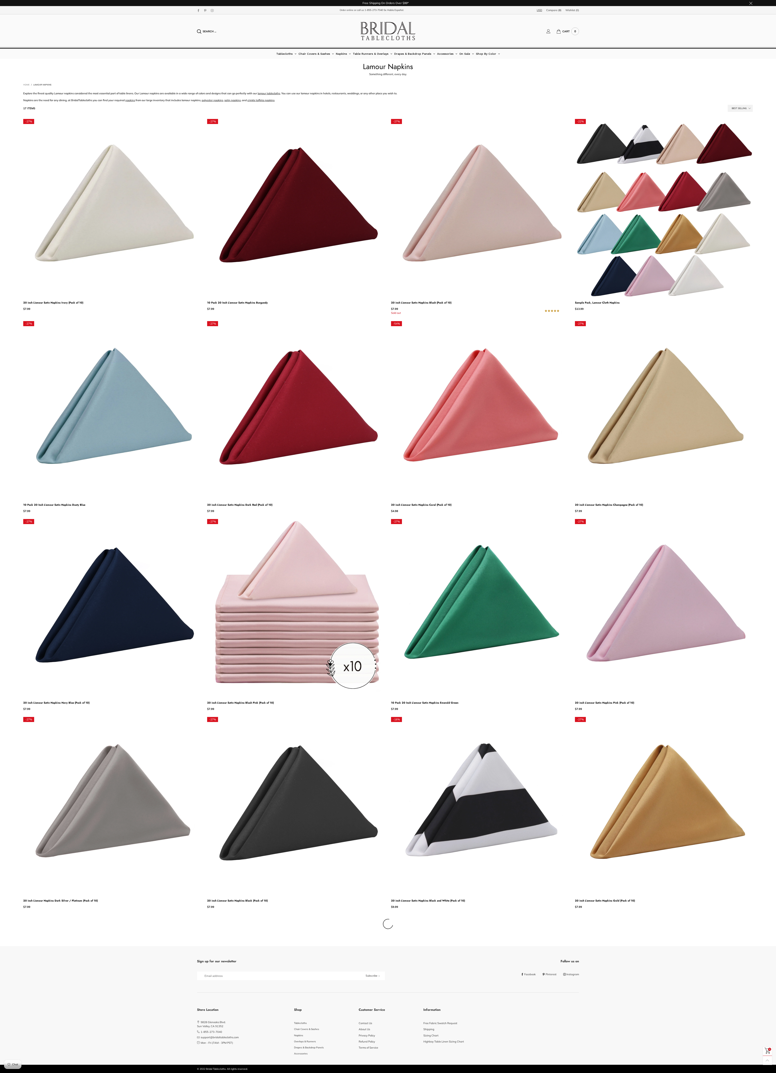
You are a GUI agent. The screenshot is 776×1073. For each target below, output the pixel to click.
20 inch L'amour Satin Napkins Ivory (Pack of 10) (53, 303)
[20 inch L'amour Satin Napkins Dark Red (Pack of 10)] (296, 410)
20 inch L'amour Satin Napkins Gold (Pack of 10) (605, 901)
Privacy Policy (367, 1035)
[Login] (551, 31)
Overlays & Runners (305, 1041)
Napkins (298, 1035)
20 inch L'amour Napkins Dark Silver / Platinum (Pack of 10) (60, 901)
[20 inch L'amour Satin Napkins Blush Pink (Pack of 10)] (296, 608)
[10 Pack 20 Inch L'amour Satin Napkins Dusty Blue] (112, 410)
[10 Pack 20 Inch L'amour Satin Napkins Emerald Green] (480, 608)
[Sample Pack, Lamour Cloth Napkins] (664, 208)
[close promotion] (751, 3)
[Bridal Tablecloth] (388, 30)
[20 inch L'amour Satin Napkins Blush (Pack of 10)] (480, 208)
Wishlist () (572, 10)
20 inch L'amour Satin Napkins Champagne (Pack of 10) (609, 505)
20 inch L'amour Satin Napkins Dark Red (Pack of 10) (239, 505)
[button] (552, 310)
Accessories (301, 1053)
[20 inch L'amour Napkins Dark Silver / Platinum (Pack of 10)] (112, 806)
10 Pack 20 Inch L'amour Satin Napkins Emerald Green (424, 703)
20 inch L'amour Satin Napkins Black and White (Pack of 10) (428, 901)
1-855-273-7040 (374, 10)
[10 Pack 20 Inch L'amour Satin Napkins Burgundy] (296, 208)
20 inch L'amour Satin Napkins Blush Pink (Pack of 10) (240, 703)
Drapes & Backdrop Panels (309, 1047)
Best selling (739, 108)
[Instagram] (212, 10)
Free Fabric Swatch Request (440, 1023)
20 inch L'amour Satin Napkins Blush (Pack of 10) (421, 303)
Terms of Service (368, 1047)
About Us (364, 1029)
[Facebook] (198, 10)
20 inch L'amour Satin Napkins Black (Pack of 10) (237, 901)
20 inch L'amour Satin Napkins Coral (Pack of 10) (421, 505)
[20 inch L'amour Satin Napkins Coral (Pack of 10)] (480, 410)
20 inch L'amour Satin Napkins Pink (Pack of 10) (604, 703)
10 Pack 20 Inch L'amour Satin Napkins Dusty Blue (54, 505)
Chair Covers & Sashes (306, 1029)
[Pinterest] (205, 10)
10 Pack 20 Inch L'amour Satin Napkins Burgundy (237, 303)
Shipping (428, 1029)
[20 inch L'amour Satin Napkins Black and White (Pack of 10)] (480, 806)
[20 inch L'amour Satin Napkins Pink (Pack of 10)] (664, 608)
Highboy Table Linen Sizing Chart (443, 1041)
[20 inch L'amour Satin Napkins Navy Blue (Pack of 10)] (112, 608)
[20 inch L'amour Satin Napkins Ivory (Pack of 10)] (112, 208)
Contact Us (365, 1023)
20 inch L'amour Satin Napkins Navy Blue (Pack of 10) (56, 703)
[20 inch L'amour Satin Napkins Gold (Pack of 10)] (664, 806)
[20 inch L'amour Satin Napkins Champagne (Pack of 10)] (664, 410)
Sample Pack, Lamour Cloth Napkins (597, 303)
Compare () (553, 10)
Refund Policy (367, 1041)
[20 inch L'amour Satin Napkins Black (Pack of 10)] (296, 806)
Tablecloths (300, 1023)
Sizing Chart (431, 1035)
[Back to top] (767, 1060)
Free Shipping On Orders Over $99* (386, 3)
